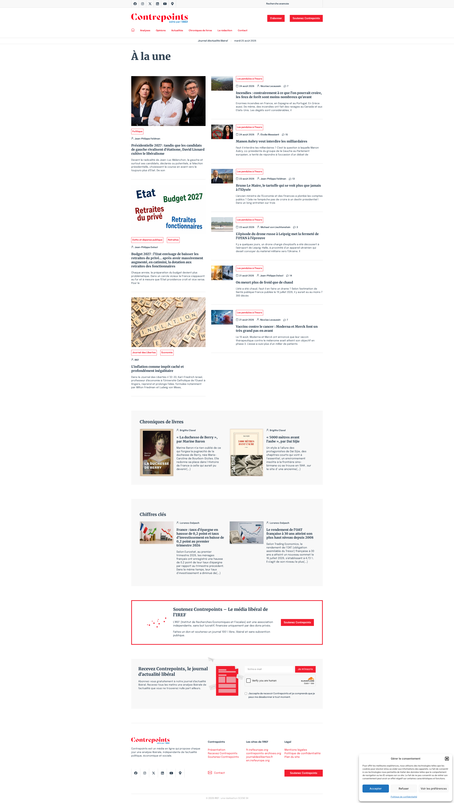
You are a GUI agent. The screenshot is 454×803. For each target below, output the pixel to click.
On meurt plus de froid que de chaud (264, 282)
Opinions (161, 30)
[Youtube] (165, 3)
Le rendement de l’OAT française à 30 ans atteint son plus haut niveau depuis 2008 (289, 534)
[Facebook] (135, 3)
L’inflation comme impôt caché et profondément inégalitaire (157, 369)
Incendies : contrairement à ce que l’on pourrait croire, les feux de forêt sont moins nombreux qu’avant (279, 95)
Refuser (404, 788)
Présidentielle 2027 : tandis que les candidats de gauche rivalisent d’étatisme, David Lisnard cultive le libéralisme (167, 149)
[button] (447, 758)
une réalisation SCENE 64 (234, 798)
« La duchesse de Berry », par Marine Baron (196, 439)
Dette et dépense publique (147, 240)
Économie (167, 352)
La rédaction (225, 30)
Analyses (145, 30)
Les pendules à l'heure (249, 79)
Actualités (177, 30)
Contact (242, 30)
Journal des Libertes (144, 352)
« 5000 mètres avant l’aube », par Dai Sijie (283, 439)
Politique (137, 131)
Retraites (173, 240)
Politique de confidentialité (404, 796)
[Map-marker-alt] (172, 3)
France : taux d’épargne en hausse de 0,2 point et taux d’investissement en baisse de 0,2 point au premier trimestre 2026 (200, 537)
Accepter (376, 788)
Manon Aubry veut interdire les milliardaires (271, 141)
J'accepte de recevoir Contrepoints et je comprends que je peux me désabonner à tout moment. (281, 695)
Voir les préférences (434, 788)
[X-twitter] (150, 3)
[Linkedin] (157, 3)
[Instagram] (142, 3)
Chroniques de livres (200, 30)
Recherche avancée (277, 4)
